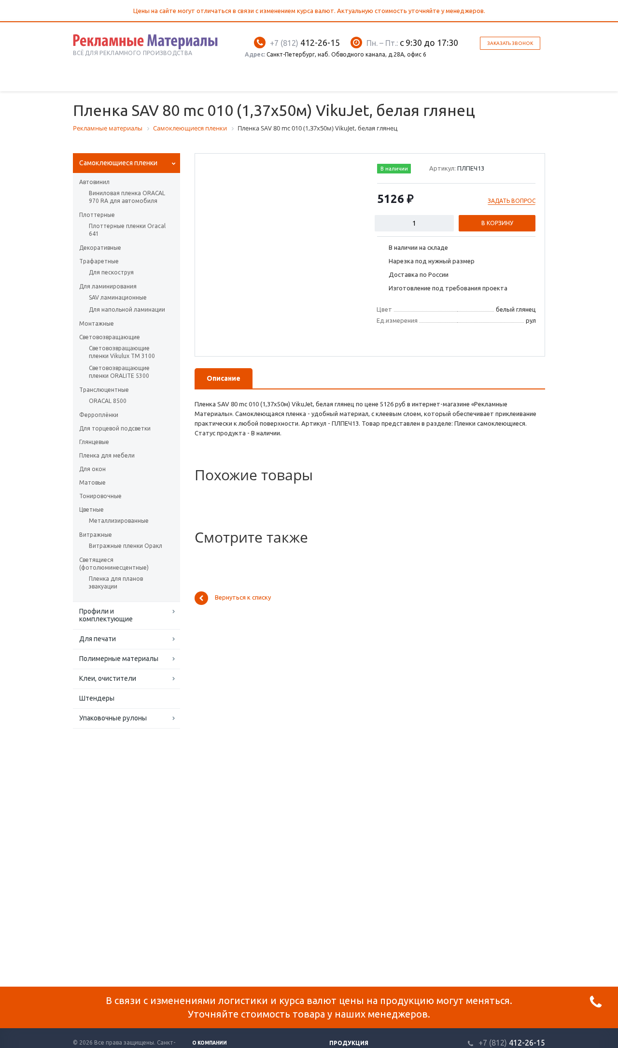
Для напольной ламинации (127, 309)
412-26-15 (305, 42)
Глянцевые (94, 442)
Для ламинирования (108, 286)
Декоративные (100, 247)
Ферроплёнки (98, 415)
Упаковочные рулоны (113, 718)
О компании (209, 1043)
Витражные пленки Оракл (125, 546)
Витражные (95, 534)
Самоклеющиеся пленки (118, 163)
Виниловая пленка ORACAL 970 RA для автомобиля (127, 197)
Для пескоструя (111, 272)
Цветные (91, 509)
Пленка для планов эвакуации (116, 582)
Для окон (92, 469)
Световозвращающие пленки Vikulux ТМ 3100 (122, 352)
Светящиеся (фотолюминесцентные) (114, 564)
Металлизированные (119, 520)
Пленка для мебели (107, 455)
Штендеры (96, 698)
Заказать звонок (510, 43)
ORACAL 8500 (107, 401)
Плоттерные (97, 215)
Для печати (97, 639)
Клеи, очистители (107, 678)
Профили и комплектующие (106, 615)
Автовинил (94, 182)
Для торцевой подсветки (115, 428)
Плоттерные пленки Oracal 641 (127, 230)
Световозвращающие (109, 337)
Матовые (92, 482)
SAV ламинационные (118, 297)
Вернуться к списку (243, 597)
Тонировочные (100, 496)
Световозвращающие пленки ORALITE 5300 (119, 372)
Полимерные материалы (118, 658)
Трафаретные (99, 261)
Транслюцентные (104, 390)
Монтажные (96, 323)
